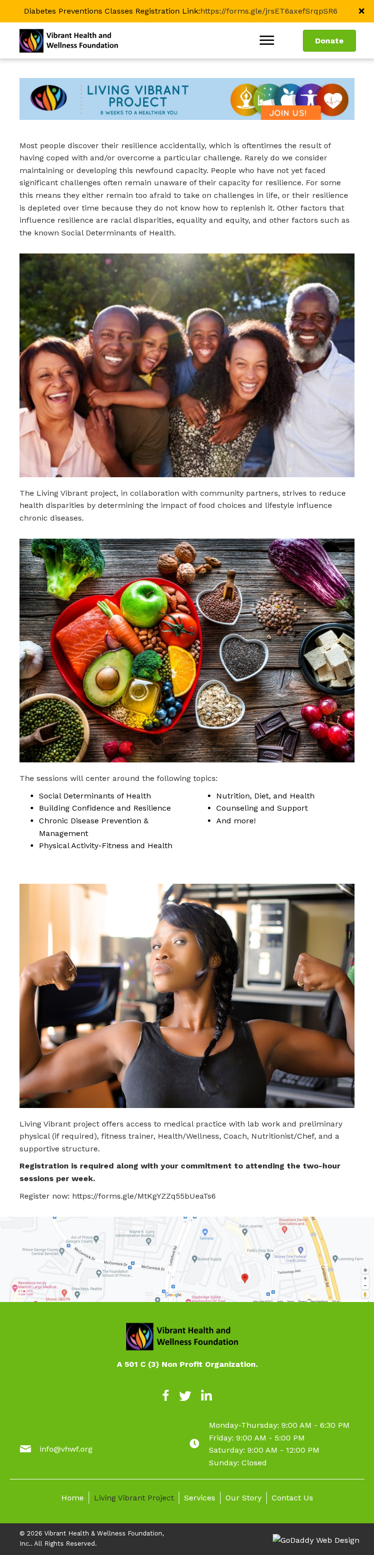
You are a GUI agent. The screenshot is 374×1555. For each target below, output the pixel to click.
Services (199, 1497)
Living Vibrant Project (134, 1497)
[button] (362, 11)
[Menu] (267, 40)
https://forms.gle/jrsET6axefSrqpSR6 (268, 11)
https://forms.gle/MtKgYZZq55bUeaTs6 (144, 1196)
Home (72, 1497)
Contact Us (292, 1497)
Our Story (243, 1497)
